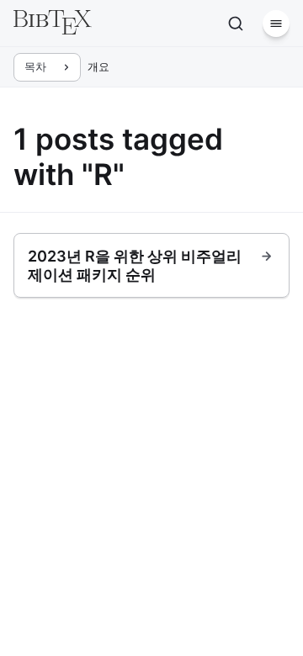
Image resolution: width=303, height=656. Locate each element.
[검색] (235, 23)
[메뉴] (276, 23)
